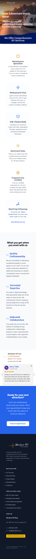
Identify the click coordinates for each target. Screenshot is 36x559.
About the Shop (10, 476)
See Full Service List (18, 222)
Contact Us (9, 485)
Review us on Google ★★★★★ (16, 536)
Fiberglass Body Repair (13, 498)
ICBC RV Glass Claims (12, 495)
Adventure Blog (10, 482)
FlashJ (12, 367)
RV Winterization (11, 504)
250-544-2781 (13, 528)
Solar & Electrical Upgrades (14, 501)
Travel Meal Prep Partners (13, 508)
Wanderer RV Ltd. (14, 354)
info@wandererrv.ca (15, 530)
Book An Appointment (18, 424)
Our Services (10, 472)
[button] (33, 3)
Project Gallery (10, 479)
